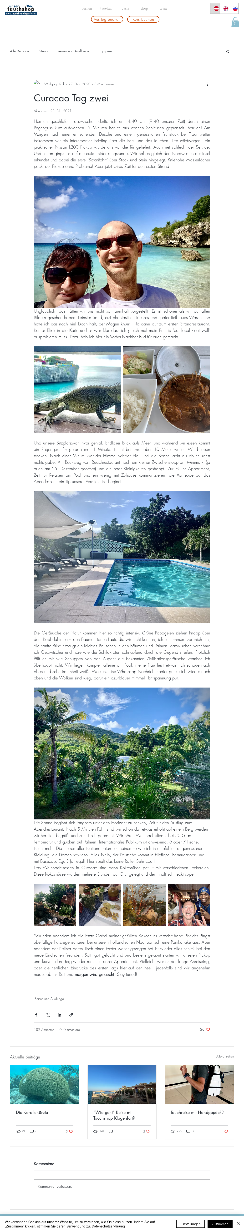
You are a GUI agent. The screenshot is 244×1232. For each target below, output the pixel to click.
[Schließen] (238, 1224)
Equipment (106, 51)
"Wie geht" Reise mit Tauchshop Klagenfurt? (114, 1115)
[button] (235, 22)
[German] (215, 8)
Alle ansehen (225, 1056)
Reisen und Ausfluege (73, 51)
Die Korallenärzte (32, 1112)
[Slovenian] (234, 8)
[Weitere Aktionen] (207, 84)
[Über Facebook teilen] (36, 1015)
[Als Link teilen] (71, 1015)
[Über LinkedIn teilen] (59, 1015)
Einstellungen (190, 1224)
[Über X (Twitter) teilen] (48, 1015)
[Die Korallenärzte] (44, 1084)
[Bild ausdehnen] (77, 389)
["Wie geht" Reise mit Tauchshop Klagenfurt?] (122, 1084)
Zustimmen (220, 1224)
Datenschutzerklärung (108, 1226)
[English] (224, 8)
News (43, 51)
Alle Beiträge (19, 51)
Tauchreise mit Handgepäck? (197, 1112)
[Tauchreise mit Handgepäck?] (199, 1084)
